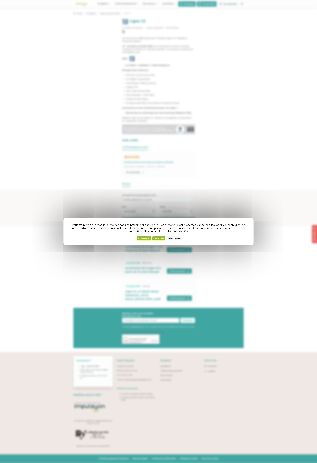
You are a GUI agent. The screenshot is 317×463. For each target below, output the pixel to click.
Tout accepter (144, 238)
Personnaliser (174, 238)
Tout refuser (159, 238)
